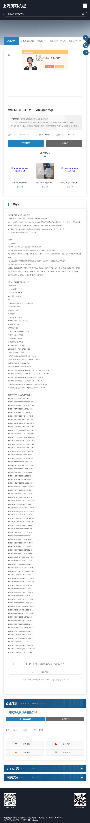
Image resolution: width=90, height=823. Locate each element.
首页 (33, 41)
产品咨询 (26, 143)
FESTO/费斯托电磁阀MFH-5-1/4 (20, 183)
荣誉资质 (26, 744)
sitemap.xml (36, 820)
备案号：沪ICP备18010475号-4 (51, 818)
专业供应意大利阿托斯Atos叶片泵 (70, 183)
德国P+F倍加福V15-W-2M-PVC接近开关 (48, 664)
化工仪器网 (16, 820)
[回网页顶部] (86, 38)
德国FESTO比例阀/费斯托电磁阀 (45, 183)
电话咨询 (86, 45)
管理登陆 (26, 820)
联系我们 (64, 143)
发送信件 (65, 719)
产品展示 (11, 41)
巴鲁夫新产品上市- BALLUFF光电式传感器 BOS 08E (48, 680)
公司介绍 (66, 744)
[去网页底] (86, 52)
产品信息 (66, 752)
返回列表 (45, 672)
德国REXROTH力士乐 (58, 41)
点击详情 (20, 187)
